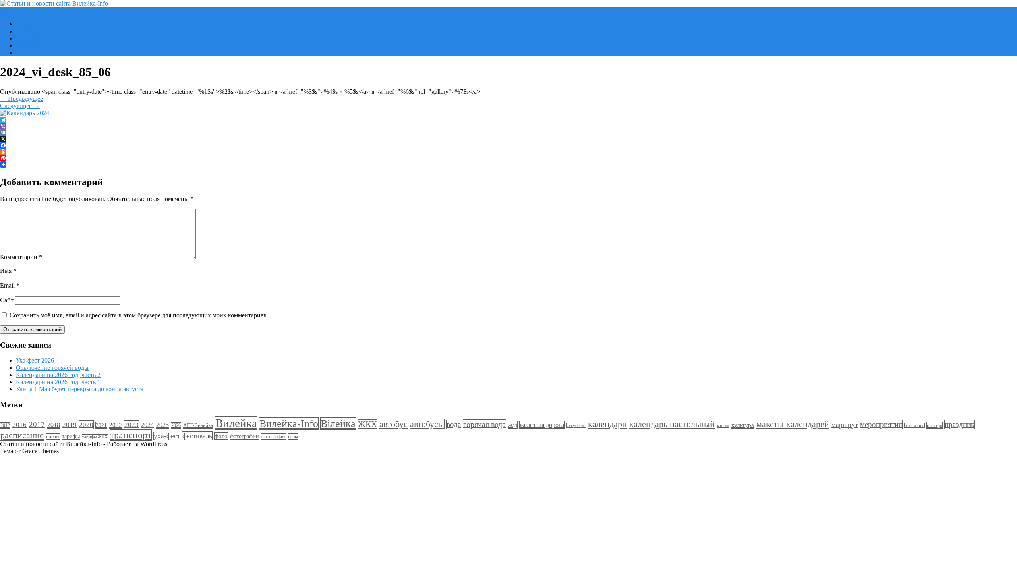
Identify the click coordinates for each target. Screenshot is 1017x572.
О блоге (26, 52)
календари (607, 424)
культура (742, 424)
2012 (5, 425)
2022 (115, 424)
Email (9, 285)
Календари (30, 38)
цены (293, 436)
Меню (8, 10)
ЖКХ (367, 424)
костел (723, 425)
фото (221, 436)
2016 (19, 425)
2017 (37, 424)
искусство (576, 425)
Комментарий (21, 256)
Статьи (25, 45)
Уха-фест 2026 (35, 360)
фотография (273, 436)
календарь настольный (672, 424)
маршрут (844, 425)
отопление (914, 425)
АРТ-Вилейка (198, 425)
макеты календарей (792, 424)
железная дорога (542, 424)
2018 (53, 424)
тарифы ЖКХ (95, 437)
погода (934, 425)
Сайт (7, 300)
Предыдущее (21, 98)
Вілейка (338, 423)
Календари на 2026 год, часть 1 (58, 382)
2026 (176, 425)
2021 (101, 425)
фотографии (244, 436)
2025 (162, 424)
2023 (131, 425)
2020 (86, 425)
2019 (69, 425)
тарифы (71, 436)
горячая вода (484, 424)
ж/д (512, 424)
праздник (959, 424)
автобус (393, 424)
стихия (53, 436)
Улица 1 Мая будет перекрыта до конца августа (79, 389)
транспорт (130, 435)
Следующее (20, 105)
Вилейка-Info (288, 423)
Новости (27, 31)
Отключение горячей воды (52, 367)
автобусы (427, 424)
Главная (26, 24)
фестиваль (197, 436)
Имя (8, 270)
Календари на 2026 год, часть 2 (58, 374)
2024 (147, 425)
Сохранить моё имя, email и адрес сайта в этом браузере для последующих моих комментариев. (139, 315)
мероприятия (881, 424)
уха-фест (167, 436)
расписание (22, 435)
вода (454, 424)
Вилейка (236, 423)
